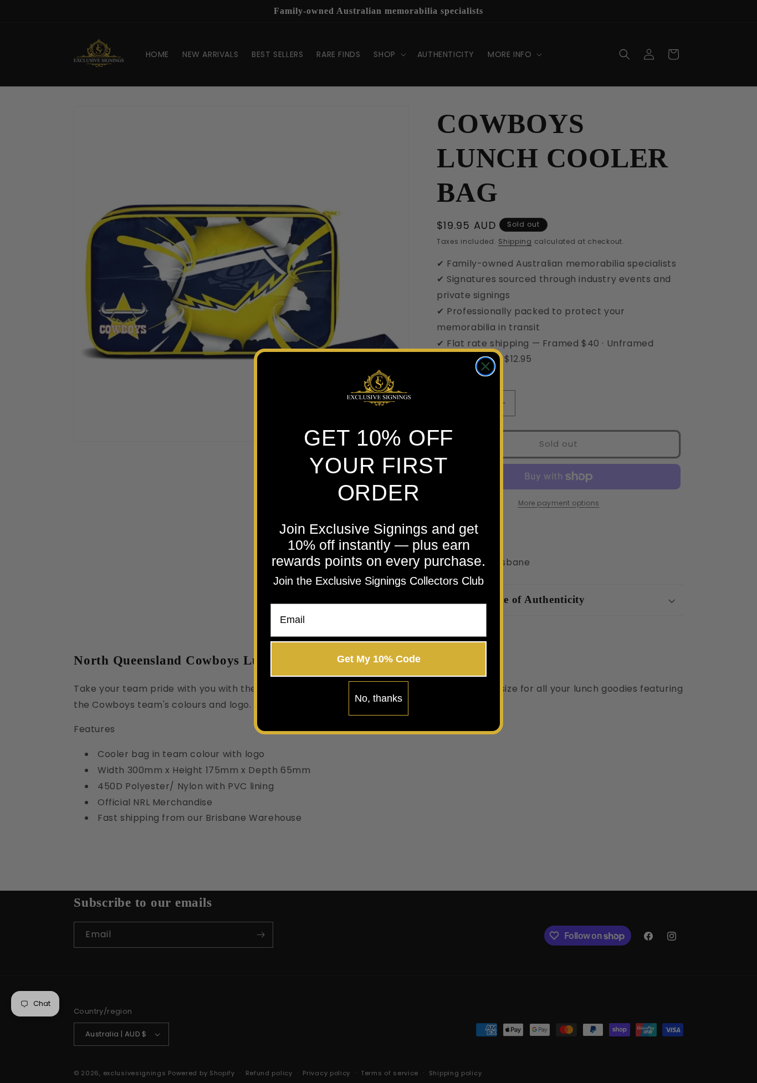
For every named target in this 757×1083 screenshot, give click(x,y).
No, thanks (378, 698)
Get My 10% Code (379, 659)
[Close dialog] (485, 366)
